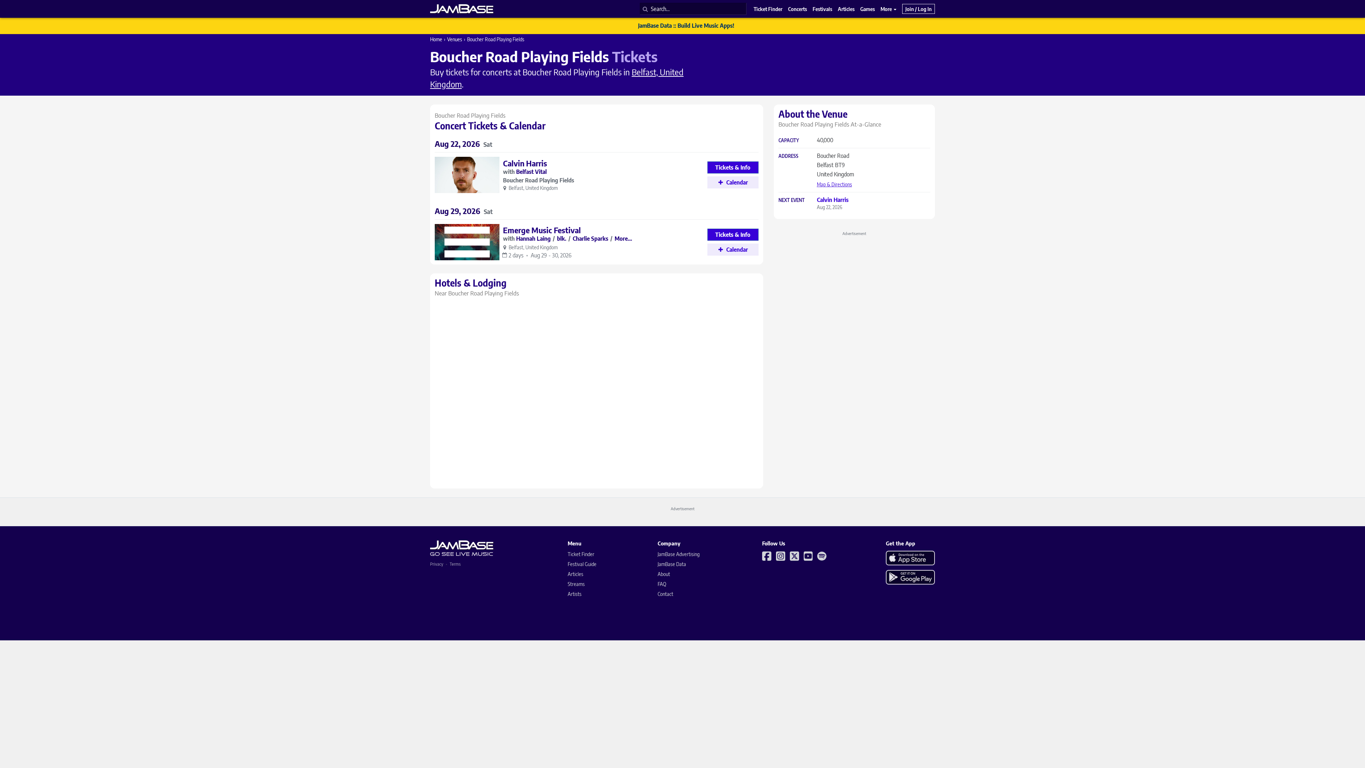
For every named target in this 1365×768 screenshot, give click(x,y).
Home (436, 39)
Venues (454, 39)
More (886, 9)
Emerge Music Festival (542, 230)
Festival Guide (582, 564)
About (664, 574)
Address (788, 156)
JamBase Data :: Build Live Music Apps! (686, 25)
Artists (575, 594)
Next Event (791, 200)
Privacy (436, 564)
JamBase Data (672, 564)
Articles (575, 574)
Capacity (788, 140)
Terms (455, 564)
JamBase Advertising (679, 554)
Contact (665, 594)
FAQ (662, 584)
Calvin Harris (525, 163)
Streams (576, 584)
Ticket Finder (581, 554)
